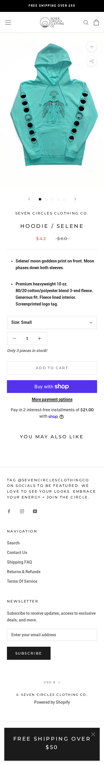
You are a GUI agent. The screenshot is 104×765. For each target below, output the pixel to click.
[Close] (93, 734)
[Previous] (29, 199)
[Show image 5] (64, 199)
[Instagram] (22, 511)
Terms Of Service (22, 581)
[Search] (86, 22)
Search (13, 543)
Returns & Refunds (23, 571)
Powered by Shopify (52, 702)
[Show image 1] (40, 199)
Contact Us (17, 552)
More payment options (52, 399)
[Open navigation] (8, 22)
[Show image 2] (46, 199)
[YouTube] (35, 511)
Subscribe (28, 653)
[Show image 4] (58, 199)
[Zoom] (92, 47)
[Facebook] (9, 511)
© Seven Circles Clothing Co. (52, 695)
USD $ (49, 682)
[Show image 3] (52, 199)
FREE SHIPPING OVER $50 (52, 5)
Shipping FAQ (19, 562)
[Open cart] (96, 22)
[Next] (75, 199)
